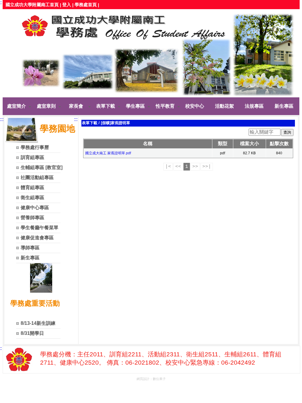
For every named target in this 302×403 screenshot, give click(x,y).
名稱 (147, 143)
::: (2, 119)
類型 (222, 143)
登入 (66, 4)
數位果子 (159, 379)
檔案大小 (249, 143)
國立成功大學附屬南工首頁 (32, 4)
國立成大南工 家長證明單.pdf (108, 153)
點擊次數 (279, 143)
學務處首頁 (86, 4)
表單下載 (89, 123)
